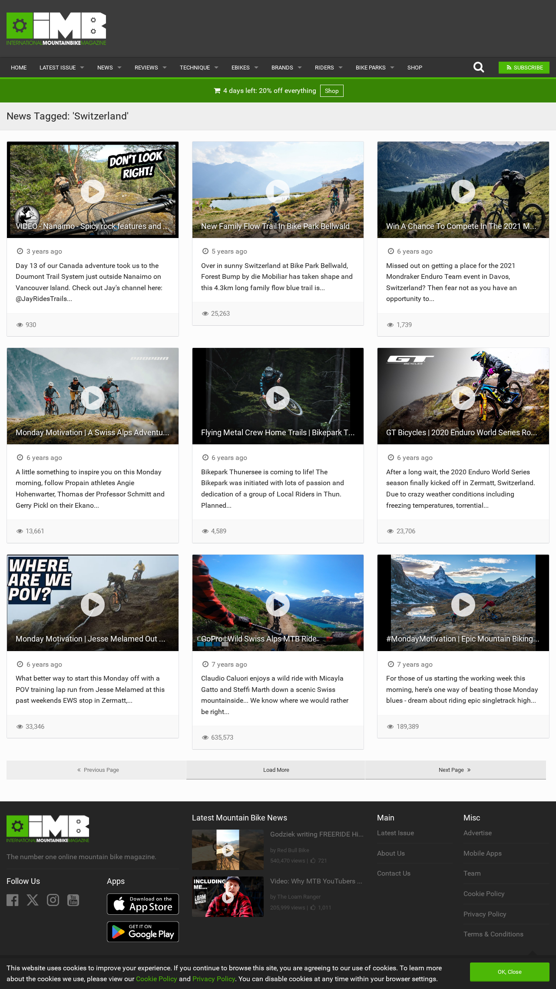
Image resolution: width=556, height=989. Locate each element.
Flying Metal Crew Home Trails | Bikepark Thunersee (282, 432)
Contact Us (393, 873)
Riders (324, 67)
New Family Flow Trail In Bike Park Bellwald (275, 226)
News (105, 67)
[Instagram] (54, 903)
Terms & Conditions (493, 934)
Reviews (146, 67)
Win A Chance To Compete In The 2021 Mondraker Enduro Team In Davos (467, 226)
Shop (414, 67)
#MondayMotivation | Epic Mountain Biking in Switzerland (467, 638)
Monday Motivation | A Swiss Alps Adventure (93, 432)
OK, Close (510, 972)
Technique (195, 67)
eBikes (241, 67)
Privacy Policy (484, 914)
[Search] (478, 67)
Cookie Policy (484, 894)
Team (472, 873)
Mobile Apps (482, 853)
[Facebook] (13, 903)
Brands (282, 67)
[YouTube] (73, 903)
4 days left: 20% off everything (280, 90)
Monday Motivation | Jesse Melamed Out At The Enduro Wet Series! (97, 638)
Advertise (477, 833)
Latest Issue (58, 67)
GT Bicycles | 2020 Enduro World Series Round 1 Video (467, 432)
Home (18, 67)
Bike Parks (371, 67)
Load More (276, 770)
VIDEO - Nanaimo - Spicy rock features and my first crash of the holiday (97, 226)
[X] (33, 903)
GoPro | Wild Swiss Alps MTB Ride (259, 638)
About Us (391, 853)
